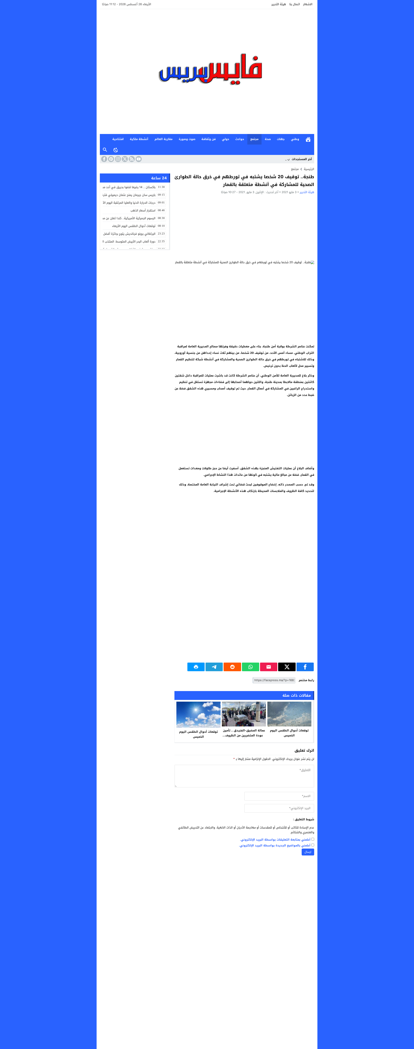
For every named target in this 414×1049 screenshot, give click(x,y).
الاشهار (307, 4)
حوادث (239, 139)
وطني (295, 139)
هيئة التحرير (278, 4)
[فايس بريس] (207, 71)
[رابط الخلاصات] (131, 159)
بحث (105, 150)
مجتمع (254, 139)
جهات (281, 139)
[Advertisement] (244, 227)
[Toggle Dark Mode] (115, 150)
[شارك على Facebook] (305, 666)
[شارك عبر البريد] (268, 666)
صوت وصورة (187, 139)
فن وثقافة (208, 139)
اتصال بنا (294, 4)
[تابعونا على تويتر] (124, 159)
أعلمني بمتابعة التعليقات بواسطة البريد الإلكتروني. (275, 840)
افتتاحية (118, 139)
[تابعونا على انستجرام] (117, 159)
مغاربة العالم (163, 139)
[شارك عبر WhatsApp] (250, 666)
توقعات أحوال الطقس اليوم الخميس (289, 733)
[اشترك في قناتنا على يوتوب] (138, 159)
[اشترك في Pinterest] (110, 159)
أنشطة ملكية (139, 139)
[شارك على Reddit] (232, 666)
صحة (268, 139)
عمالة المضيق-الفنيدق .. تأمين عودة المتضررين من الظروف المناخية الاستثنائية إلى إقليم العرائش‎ (244, 738)
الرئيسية (308, 139)
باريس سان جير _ (279, 159)
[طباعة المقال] (196, 666)
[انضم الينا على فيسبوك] (103, 159)
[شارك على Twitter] (286, 666)
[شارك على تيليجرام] (214, 666)
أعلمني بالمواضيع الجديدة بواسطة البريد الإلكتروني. (274, 845)
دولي (225, 139)
